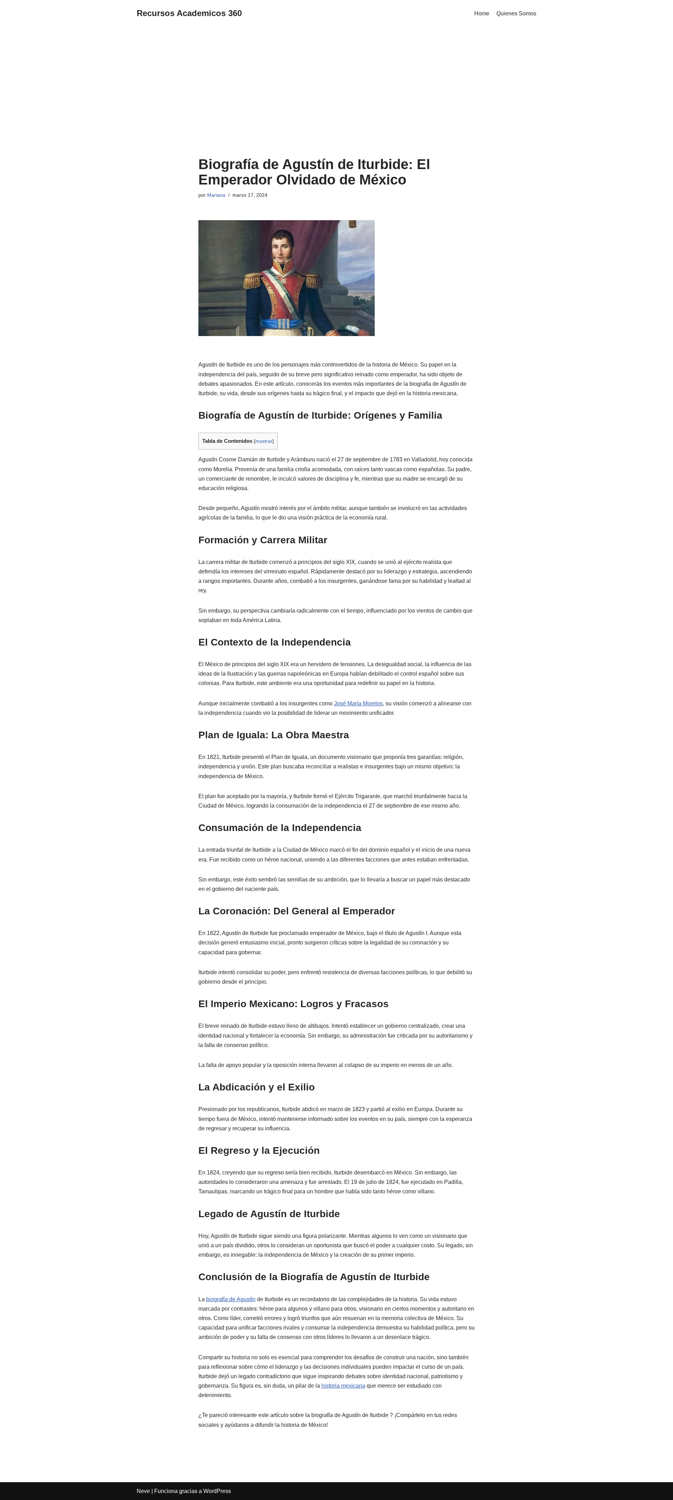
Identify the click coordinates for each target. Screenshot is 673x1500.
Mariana (216, 195)
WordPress (217, 1491)
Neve (143, 1491)
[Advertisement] (336, 97)
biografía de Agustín (231, 1299)
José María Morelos (358, 703)
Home (481, 13)
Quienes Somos (516, 13)
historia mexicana (343, 1386)
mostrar (263, 441)
